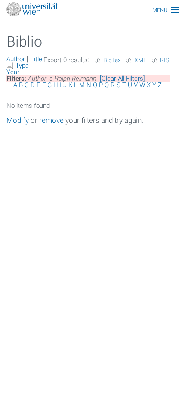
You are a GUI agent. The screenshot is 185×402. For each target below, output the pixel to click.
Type (22, 65)
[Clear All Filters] (122, 78)
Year (12, 72)
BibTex (112, 60)
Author (15, 59)
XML (140, 60)
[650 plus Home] (92, 10)
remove (51, 120)
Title (36, 59)
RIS (164, 60)
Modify (17, 120)
